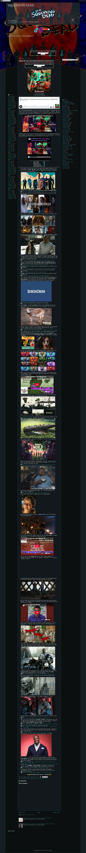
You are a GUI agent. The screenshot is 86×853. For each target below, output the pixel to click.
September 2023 (11, 108)
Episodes (24, 778)
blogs (38, 170)
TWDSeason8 (64, 117)
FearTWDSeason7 (65, 118)
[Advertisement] (12, 74)
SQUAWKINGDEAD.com (14, 22)
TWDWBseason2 (65, 126)
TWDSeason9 (64, 107)
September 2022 (11, 124)
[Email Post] (40, 776)
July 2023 (10, 111)
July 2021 (10, 145)
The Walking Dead (66, 102)
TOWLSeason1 (64, 142)
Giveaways (64, 149)
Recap (63, 105)
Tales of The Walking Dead (32, 778)
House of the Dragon (66, 153)
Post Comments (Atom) (29, 814)
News (63, 151)
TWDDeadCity (64, 143)
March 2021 (10, 150)
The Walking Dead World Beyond (68, 110)
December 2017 (11, 197)
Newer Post (22, 812)
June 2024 (10, 97)
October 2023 (11, 106)
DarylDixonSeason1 (66, 139)
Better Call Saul (66, 122)
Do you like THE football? (27, 416)
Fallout (63, 134)
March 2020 (10, 166)
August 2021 (10, 143)
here (50, 136)
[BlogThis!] (43, 777)
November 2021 (11, 138)
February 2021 (11, 151)
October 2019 (11, 173)
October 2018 (11, 187)
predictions (64, 168)
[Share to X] (45, 777)
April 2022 (10, 132)
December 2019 (11, 170)
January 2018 (11, 195)
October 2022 (11, 123)
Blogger (50, 850)
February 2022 (11, 134)
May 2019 (10, 180)
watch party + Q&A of (41, 332)
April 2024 (10, 100)
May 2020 (10, 163)
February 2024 (11, 102)
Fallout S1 (64, 135)
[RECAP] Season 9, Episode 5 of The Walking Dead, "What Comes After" (39, 823)
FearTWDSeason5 (65, 114)
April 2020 (10, 165)
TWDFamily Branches (66, 155)
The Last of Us (65, 128)
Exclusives (64, 132)
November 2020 (11, 156)
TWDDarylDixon (65, 136)
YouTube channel (27, 170)
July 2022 (10, 128)
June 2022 (10, 129)
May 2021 (10, 147)
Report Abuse (11, 830)
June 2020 (10, 162)
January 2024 (11, 104)
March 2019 (10, 183)
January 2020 (11, 169)
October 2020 (11, 157)
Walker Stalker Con (66, 148)
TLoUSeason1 (64, 127)
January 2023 (11, 119)
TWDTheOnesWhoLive (66, 138)
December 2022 (11, 120)
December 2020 (11, 155)
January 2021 (11, 153)
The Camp (64, 147)
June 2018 (10, 190)
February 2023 (11, 118)
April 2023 (10, 115)
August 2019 (10, 176)
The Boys (64, 165)
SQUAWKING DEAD (21, 5)
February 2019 (11, 184)
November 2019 (11, 171)
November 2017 (11, 198)
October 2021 (11, 140)
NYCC (63, 160)
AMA (63, 156)
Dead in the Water (66, 159)
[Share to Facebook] (46, 777)
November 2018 (11, 185)
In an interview (24, 757)
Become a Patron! (46, 32)
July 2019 (10, 177)
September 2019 (11, 174)
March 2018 (10, 193)
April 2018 (10, 191)
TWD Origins (64, 163)
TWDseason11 (64, 109)
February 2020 (11, 167)
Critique (64, 157)
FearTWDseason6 (65, 111)
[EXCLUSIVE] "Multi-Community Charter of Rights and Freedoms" (37, 818)
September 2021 (11, 141)
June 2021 (10, 146)
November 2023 (11, 105)
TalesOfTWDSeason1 (43, 778)
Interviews (64, 115)
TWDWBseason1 (65, 119)
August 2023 (10, 110)
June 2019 (10, 179)
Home (39, 812)
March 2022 (10, 133)
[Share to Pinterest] (47, 777)
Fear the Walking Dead (67, 103)
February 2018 (11, 194)
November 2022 (11, 122)
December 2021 (11, 137)
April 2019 (10, 181)
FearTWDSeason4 (65, 123)
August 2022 (10, 127)
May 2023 (10, 114)
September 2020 (11, 159)
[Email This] (42, 777)
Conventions (64, 130)
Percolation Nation (66, 113)
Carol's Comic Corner (66, 131)
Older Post (56, 812)
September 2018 (11, 188)
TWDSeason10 (64, 106)
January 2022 (11, 136)
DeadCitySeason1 (65, 140)
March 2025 (10, 96)
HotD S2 (64, 152)
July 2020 (10, 161)
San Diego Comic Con (66, 161)
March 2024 (10, 101)
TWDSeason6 (64, 164)
